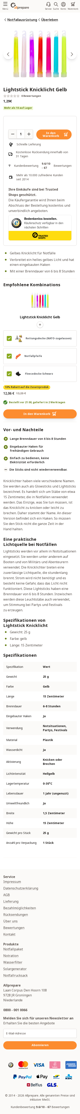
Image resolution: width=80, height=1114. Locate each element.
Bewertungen (13, 927)
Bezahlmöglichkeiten (19, 908)
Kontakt (9, 934)
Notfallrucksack (15, 975)
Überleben (49, 19)
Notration (10, 955)
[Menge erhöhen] (29, 134)
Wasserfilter (12, 962)
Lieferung (10, 901)
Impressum (12, 881)
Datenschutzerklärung (20, 888)
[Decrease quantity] (12, 134)
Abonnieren (40, 1045)
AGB (6, 895)
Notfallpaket (13, 949)
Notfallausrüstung (22, 19)
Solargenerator (15, 969)
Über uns (10, 921)
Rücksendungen (15, 914)
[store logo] (20, 6)
